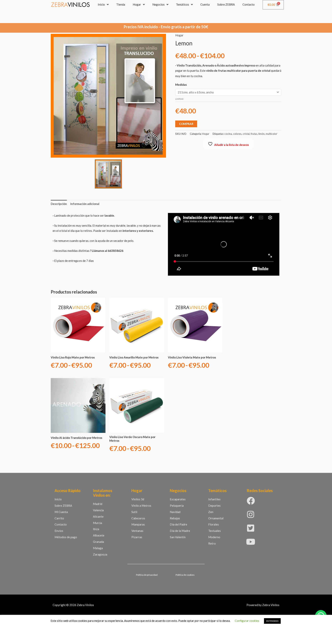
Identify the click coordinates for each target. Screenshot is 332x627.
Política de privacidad (147, 574)
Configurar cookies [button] (247, 620)
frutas (254, 133)
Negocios (158, 4)
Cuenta (205, 4)
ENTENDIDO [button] (272, 621)
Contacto (248, 4)
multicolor (271, 133)
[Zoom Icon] (108, 96)
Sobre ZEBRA (226, 4)
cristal (246, 133)
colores (237, 133)
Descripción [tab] (59, 203)
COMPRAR (186, 124)
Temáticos (182, 4)
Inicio (101, 4)
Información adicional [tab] (84, 203)
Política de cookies (185, 574)
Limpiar (179, 99)
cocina (228, 133)
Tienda (120, 4)
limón (261, 133)
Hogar (137, 4)
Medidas (181, 84)
